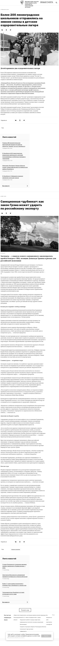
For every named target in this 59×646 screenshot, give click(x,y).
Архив (5, 620)
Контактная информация (7, 616)
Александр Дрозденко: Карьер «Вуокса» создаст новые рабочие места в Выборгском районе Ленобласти (15, 167)
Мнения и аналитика (15, 549)
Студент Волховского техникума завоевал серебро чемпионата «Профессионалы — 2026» (14, 566)
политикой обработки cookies (16, 637)
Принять (46, 636)
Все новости (5, 186)
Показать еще (25, 610)
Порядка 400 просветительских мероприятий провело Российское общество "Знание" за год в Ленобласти (13, 144)
